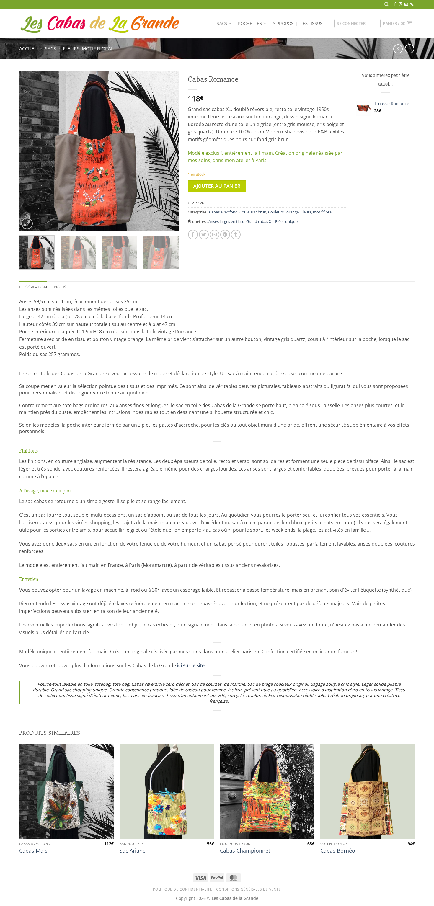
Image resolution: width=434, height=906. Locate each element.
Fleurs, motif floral (88, 48)
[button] (351, 23)
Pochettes (250, 23)
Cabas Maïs (33, 850)
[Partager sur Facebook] (193, 234)
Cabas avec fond (223, 212)
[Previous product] (409, 48)
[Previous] (30, 151)
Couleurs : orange (283, 212)
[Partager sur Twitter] (204, 234)
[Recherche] (386, 4)
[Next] (168, 151)
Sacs (222, 23)
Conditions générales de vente (248, 889)
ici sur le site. (191, 665)
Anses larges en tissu (226, 221)
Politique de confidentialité (182, 889)
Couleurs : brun (252, 212)
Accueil (28, 48)
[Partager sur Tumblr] (236, 234)
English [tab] (60, 287)
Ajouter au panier (216, 186)
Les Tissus (311, 23)
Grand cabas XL (259, 221)
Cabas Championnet (245, 850)
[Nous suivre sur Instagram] (400, 4)
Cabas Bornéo (337, 850)
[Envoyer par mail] (214, 234)
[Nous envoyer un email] (406, 4)
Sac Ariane (133, 850)
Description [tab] (33, 287)
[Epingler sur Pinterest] (225, 234)
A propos (283, 23)
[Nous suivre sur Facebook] (395, 4)
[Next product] (397, 48)
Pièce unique (286, 221)
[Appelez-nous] (412, 4)
